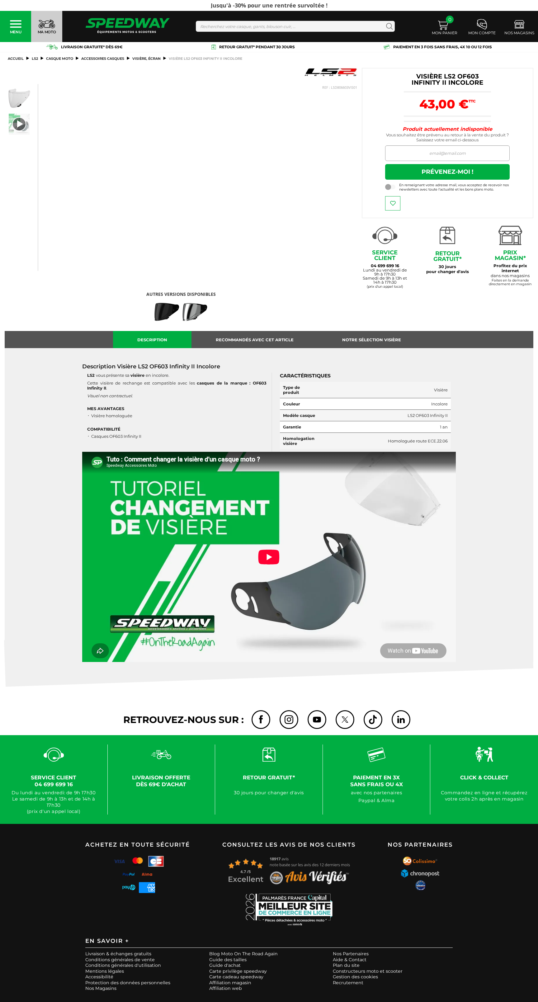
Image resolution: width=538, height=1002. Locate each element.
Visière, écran (146, 58)
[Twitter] (345, 719)
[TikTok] (373, 719)
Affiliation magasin (230, 982)
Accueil (16, 58)
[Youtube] (317, 719)
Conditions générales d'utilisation (123, 965)
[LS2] (330, 72)
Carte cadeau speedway (236, 977)
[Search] (388, 26)
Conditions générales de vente (120, 959)
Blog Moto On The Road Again (243, 954)
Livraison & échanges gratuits (118, 954)
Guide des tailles (228, 959)
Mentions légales (104, 971)
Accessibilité (99, 977)
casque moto (59, 58)
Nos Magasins (100, 988)
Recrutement (348, 982)
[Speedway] (128, 26)
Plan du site (346, 965)
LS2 (35, 58)
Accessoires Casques (102, 58)
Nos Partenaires (351, 954)
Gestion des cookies (355, 977)
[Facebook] (261, 719)
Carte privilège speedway (238, 971)
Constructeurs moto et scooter (368, 971)
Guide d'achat (225, 965)
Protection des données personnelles (127, 982)
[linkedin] (401, 719)
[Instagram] (289, 719)
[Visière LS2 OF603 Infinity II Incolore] (19, 98)
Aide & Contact (349, 959)
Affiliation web (225, 988)
